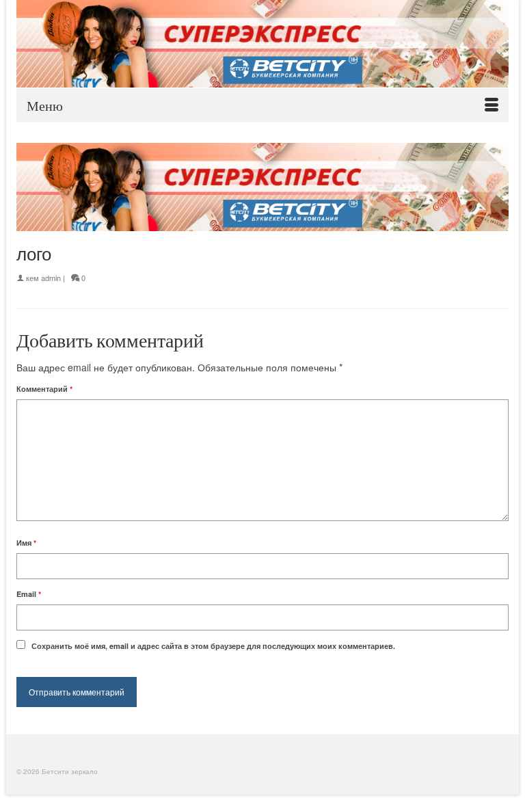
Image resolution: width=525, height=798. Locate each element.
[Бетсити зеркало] (262, 44)
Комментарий (44, 389)
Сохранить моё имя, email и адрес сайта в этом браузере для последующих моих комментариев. (213, 646)
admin (51, 277)
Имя (26, 542)
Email (28, 594)
